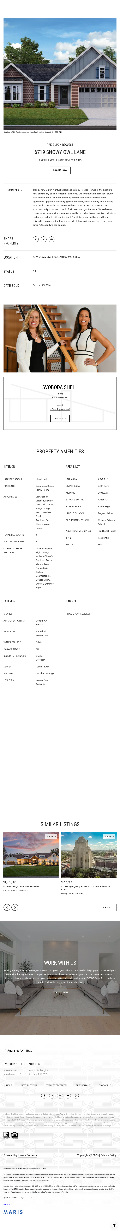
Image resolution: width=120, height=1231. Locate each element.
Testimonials (83, 1085)
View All (108, 907)
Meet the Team (29, 1085)
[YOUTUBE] (68, 1095)
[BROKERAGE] (76, 1095)
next (14, 907)
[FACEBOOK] (44, 1095)
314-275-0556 (61, 397)
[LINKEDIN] (60, 1095)
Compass (56, 1114)
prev (7, 907)
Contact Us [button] (60, 418)
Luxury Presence (27, 1155)
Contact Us (105, 1085)
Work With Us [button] (60, 992)
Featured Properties (56, 1085)
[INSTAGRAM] (52, 1095)
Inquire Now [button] (60, 170)
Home (9, 1085)
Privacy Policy (108, 1155)
